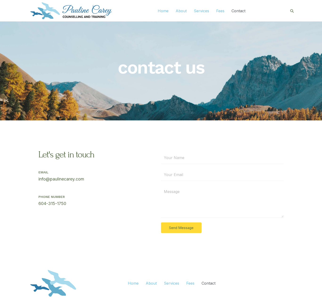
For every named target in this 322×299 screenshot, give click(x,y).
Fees (220, 10)
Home (163, 10)
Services (201, 10)
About (181, 10)
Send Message (181, 227)
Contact (238, 10)
